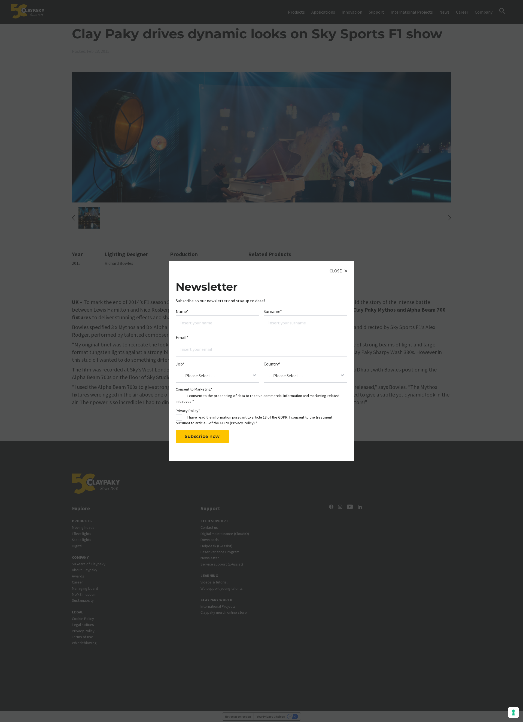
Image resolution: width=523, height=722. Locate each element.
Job (180, 364)
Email (182, 337)
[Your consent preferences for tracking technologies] (513, 712)
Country (272, 364)
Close (336, 271)
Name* (182, 311)
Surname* (273, 311)
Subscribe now (202, 436)
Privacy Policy (242, 422)
